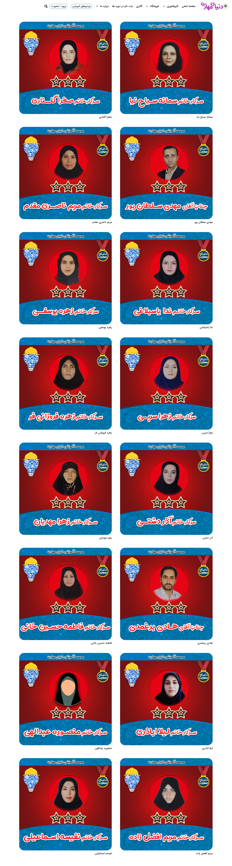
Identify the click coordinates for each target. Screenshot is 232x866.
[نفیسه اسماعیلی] (65, 760)
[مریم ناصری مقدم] (65, 129)
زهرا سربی (207, 433)
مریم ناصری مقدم (102, 222)
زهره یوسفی (105, 327)
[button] (164, 6)
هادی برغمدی (205, 643)
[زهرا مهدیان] (65, 445)
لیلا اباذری (207, 748)
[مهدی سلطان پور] (166, 129)
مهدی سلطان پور (204, 222)
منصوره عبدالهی (103, 748)
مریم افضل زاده (204, 853)
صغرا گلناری (105, 117)
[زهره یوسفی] (65, 234)
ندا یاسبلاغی (206, 327)
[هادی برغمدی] (166, 550)
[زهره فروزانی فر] (65, 339)
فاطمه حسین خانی (101, 643)
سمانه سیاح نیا (205, 117)
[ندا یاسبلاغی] (166, 234)
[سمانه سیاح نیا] (166, 24)
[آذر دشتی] (166, 445)
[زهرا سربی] (166, 339)
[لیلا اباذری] (166, 655)
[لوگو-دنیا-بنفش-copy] (214, 6)
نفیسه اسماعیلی (103, 853)
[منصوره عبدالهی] (65, 655)
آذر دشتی (207, 538)
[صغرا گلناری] (65, 24)
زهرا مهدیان (105, 538)
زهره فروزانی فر (103, 433)
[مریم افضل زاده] (166, 760)
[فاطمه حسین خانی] (65, 550)
